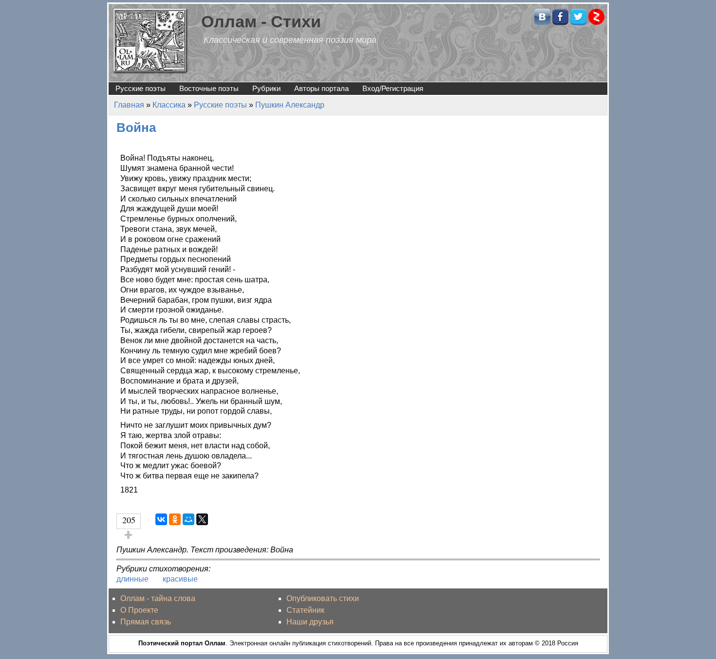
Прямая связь (145, 622)
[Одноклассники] (175, 519)
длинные (132, 579)
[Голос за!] (128, 535)
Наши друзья (310, 622)
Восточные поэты (209, 88)
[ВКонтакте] (161, 519)
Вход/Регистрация (392, 88)
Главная (129, 105)
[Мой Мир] (188, 519)
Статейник (305, 610)
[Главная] (150, 41)
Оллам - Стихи (261, 22)
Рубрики (266, 88)
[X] (202, 519)
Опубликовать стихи (322, 598)
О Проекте (139, 610)
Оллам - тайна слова (157, 598)
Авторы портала (321, 88)
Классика (169, 105)
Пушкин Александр (289, 105)
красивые (180, 579)
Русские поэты (140, 88)
